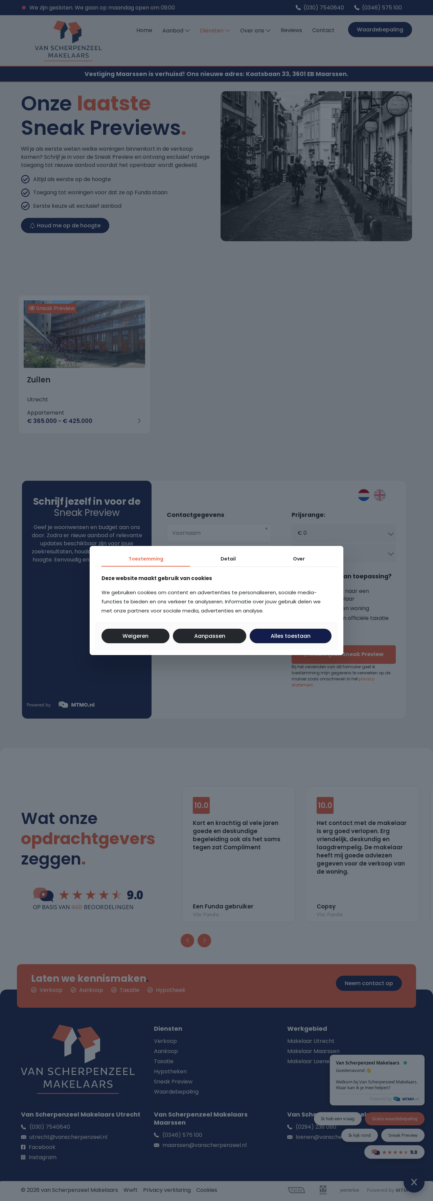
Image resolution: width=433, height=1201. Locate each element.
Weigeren (135, 636)
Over (299, 558)
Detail (228, 558)
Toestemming (146, 558)
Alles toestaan (291, 636)
